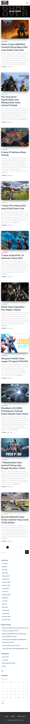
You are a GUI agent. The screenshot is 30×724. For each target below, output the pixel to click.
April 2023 (4, 569)
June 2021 (4, 601)
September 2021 (6, 594)
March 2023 (5, 573)
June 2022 (4, 591)
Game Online (4, 41)
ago (10, 66)
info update (5, 660)
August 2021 (5, 597)
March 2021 (5, 607)
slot (2, 671)
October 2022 (5, 588)
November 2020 (6, 619)
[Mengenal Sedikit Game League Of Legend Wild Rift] (15, 343)
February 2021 (6, 610)
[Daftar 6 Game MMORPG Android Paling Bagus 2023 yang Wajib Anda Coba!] (15, 29)
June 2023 (4, 563)
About (6, 716)
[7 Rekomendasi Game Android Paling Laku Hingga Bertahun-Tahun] (15, 447)
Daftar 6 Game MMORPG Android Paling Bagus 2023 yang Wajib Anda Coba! (14, 47)
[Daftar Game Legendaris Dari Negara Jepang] (15, 291)
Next (21, 547)
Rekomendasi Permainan (8, 663)
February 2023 (6, 576)
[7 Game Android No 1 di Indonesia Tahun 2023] (15, 240)
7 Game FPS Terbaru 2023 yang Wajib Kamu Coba (15, 648)
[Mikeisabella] (5, 3)
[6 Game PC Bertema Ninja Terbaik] (15, 137)
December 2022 (6, 582)
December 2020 (6, 616)
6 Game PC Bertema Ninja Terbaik (10, 645)
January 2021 (5, 613)
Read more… (23, 64)
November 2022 (6, 585)
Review (4, 666)
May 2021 (4, 604)
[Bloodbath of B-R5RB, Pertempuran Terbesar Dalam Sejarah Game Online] (15, 393)
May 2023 (4, 566)
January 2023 (5, 579)
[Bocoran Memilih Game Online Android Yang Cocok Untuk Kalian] (15, 501)
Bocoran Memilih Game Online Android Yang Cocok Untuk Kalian (14, 520)
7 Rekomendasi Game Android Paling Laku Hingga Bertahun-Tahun (13, 465)
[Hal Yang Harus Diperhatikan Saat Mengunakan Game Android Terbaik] (15, 81)
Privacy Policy (21, 716)
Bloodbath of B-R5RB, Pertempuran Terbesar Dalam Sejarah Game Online (14, 411)
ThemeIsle (20, 720)
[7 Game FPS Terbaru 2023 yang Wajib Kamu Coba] (15, 190)
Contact (13, 716)
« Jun (2, 703)
